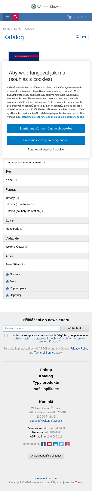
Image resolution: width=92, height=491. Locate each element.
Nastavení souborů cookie (46, 149)
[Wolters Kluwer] (46, 6)
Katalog (29, 28)
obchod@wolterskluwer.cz (46, 420)
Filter (82, 37)
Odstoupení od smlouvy (47, 455)
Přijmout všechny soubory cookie (46, 140)
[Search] (15, 17)
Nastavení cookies (46, 478)
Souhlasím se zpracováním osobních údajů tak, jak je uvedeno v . (49, 338)
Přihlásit (76, 328)
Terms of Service (44, 352)
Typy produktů (46, 382)
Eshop (17, 28)
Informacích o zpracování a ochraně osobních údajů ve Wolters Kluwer (50, 340)
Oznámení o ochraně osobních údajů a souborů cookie (53, 117)
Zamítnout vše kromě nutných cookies (46, 128)
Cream (79, 482)
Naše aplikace (46, 389)
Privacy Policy (79, 348)
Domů (6, 28)
